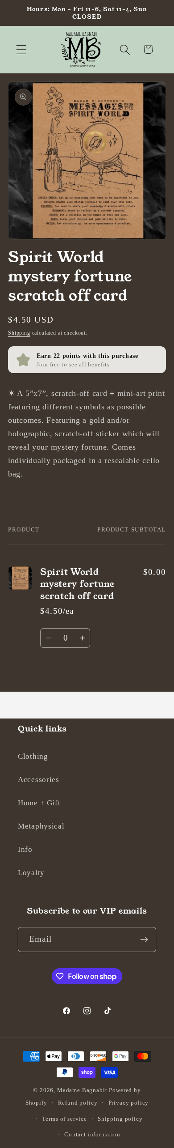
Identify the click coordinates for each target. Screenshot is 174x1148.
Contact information (92, 1134)
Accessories (38, 779)
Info (25, 849)
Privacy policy (128, 1102)
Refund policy (78, 1102)
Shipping (19, 333)
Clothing (33, 756)
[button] (21, 49)
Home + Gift (39, 803)
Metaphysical (41, 826)
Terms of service (64, 1118)
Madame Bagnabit (83, 1090)
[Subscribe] (144, 939)
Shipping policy (120, 1118)
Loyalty (31, 872)
